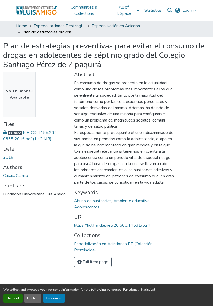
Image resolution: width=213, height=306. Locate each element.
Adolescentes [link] (86, 207)
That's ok (13, 298)
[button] (36, 10)
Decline (32, 298)
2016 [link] (8, 157)
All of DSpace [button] (124, 10)
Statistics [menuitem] (152, 10)
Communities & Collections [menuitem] (84, 10)
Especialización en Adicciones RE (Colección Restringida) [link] (118, 26)
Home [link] (21, 26)
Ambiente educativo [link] (131, 201)
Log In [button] (188, 10)
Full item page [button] (95, 262)
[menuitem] (125, 10)
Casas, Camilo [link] (15, 176)
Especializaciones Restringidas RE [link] (59, 26)
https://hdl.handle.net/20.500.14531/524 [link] (112, 225)
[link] (35, 136)
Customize (54, 298)
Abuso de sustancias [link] (92, 201)
